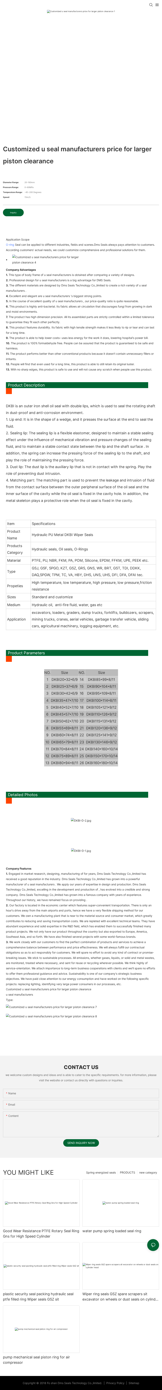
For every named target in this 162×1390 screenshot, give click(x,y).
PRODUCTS (127, 1172)
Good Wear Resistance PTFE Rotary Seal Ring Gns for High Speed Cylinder (41, 1233)
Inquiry (13, 212)
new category (148, 1172)
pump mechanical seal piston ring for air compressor (36, 1360)
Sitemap (133, 1383)
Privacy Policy (115, 1383)
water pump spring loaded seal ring (111, 1231)
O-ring (10, 244)
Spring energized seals (101, 1172)
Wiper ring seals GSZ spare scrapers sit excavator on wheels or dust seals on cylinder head (120, 1297)
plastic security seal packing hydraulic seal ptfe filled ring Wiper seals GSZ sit (38, 1296)
